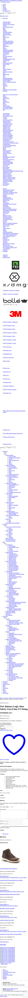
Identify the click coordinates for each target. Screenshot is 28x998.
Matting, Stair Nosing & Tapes (10, 209)
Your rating (3, 806)
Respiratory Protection (8, 130)
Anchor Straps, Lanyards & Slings (10, 142)
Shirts (4, 28)
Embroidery (5, 973)
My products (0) (6, 11)
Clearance (5, 256)
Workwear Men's (7, 22)
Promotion (5, 254)
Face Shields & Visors (8, 116)
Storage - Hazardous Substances (10, 223)
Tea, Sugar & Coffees (8, 246)
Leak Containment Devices (9, 236)
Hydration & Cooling (8, 219)
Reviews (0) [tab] (5, 833)
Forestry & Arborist (7, 169)
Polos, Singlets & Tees (8, 27)
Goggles (5, 117)
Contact (4, 8)
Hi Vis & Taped (6, 23)
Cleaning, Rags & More (8, 193)
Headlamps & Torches (8, 198)
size (1, 723)
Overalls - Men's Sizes (8, 41)
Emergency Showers (7, 216)
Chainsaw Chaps (7, 173)
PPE (4, 542)
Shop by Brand (6, 684)
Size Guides (5, 971)
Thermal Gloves (6, 127)
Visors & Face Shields (8, 163)
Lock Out (5, 220)
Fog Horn (5, 250)
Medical (5, 201)
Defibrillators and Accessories (9, 204)
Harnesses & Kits (7, 146)
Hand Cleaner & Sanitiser (9, 190)
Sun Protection (6, 183)
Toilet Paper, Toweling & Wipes (10, 192)
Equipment (5, 205)
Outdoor (5, 230)
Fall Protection (6, 140)
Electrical (5, 195)
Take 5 (4, 227)
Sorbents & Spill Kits (7, 232)
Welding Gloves (6, 128)
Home (4, 685)
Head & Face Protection (8, 159)
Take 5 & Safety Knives (8, 224)
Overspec (5, 118)
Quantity (2, 725)
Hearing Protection (7, 153)
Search (1, 13)
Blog (4, 5)
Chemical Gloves (7, 122)
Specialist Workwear (7, 78)
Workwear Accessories (8, 50)
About (4, 7)
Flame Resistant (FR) (7, 43)
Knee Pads (5, 166)
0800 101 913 (4, 964)
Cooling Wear (6, 52)
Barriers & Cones (7, 215)
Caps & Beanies (6, 160)
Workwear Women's (7, 32)
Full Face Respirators (7, 136)
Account (5, 9)
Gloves (4, 55)
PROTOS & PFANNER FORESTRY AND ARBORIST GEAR (17, 603)
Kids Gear (5, 85)
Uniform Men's (6, 60)
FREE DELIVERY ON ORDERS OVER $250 (11, 0)
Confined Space (6, 144)
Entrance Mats (6, 211)
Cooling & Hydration (8, 181)
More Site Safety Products (9, 243)
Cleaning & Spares (7, 139)
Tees (4, 68)
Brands (4, 4)
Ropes (4, 149)
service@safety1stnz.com (12, 988)
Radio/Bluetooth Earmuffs (9, 157)
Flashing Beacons (7, 197)
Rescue (4, 148)
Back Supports (6, 167)
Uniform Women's (7, 69)
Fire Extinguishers (7, 218)
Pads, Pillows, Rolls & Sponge (10, 234)
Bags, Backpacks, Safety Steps (10, 247)
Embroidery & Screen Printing (10, 89)
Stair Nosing (6, 213)
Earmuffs (5, 155)
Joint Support (6, 168)
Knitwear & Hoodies (7, 62)
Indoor (4, 229)
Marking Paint (6, 245)
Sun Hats (5, 57)
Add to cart (3, 728)
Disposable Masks (7, 131)
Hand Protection (6, 121)
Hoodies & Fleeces (7, 34)
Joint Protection (6, 164)
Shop (4, 686)
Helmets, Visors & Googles (9, 177)
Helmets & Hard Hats (8, 162)
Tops (4, 87)
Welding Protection (7, 176)
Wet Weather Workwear (8, 42)
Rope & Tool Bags (7, 150)
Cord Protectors (6, 248)
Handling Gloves (7, 126)
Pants (4, 36)
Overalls (5, 25)
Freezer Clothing (6, 80)
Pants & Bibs (6, 46)
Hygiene (5, 188)
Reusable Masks (6, 132)
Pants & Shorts (6, 64)
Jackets (4, 45)
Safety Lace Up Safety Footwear (10, 94)
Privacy (4, 976)
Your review (3, 809)
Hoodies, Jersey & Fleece (8, 24)
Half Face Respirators (8, 135)
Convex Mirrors (6, 228)
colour (1, 724)
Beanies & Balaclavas (8, 51)
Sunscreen (5, 242)
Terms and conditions (8, 974)
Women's (5, 48)
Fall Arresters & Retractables (9, 145)
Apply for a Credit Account (6, 730)
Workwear (5, 451)
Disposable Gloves (7, 125)
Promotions (5, 688)
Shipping (5, 977)
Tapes (4, 214)
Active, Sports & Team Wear (9, 82)
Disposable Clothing (7, 180)
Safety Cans (5, 237)
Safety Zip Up (6, 102)
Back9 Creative (3, 996)
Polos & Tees (6, 37)
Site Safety (5, 616)
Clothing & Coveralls (8, 191)
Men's (4, 83)
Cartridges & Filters (7, 134)
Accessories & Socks (7, 108)
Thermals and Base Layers (9, 59)
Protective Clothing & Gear (9, 178)
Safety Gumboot (6, 106)
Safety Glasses (6, 114)
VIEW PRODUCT (4, 876)
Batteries (5, 196)
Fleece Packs (6, 54)
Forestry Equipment (7, 174)
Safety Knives (6, 225)
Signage (5, 222)
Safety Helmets (6, 151)
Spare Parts (5, 158)
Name (2, 821)
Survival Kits (6, 202)
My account (5, 693)
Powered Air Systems (8, 137)
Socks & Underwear (7, 56)
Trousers (5, 30)
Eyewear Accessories (7, 119)
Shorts (4, 29)
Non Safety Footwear (8, 107)
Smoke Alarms (6, 200)
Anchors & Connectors (8, 141)
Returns (4, 978)
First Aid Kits (6, 206)
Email (2, 823)
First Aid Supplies (7, 207)
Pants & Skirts (6, 74)
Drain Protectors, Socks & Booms (10, 233)
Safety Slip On (6, 98)
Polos (4, 65)
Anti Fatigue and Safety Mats (9, 210)
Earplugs (5, 154)
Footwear (5, 524)
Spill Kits (5, 238)
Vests (4, 47)
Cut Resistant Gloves (7, 123)
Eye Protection (6, 113)
